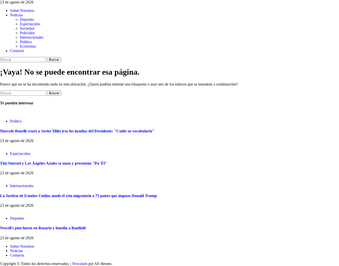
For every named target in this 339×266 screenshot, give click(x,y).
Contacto (17, 51)
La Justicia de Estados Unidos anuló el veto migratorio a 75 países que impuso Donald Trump (78, 196)
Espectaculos (30, 24)
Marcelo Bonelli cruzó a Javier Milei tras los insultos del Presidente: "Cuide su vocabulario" (77, 131)
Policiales (27, 33)
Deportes (27, 19)
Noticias (16, 15)
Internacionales (31, 37)
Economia (28, 46)
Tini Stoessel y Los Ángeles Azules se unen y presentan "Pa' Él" (53, 163)
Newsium (79, 264)
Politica (26, 42)
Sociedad (27, 28)
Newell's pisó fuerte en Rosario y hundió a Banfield (43, 228)
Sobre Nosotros (22, 10)
